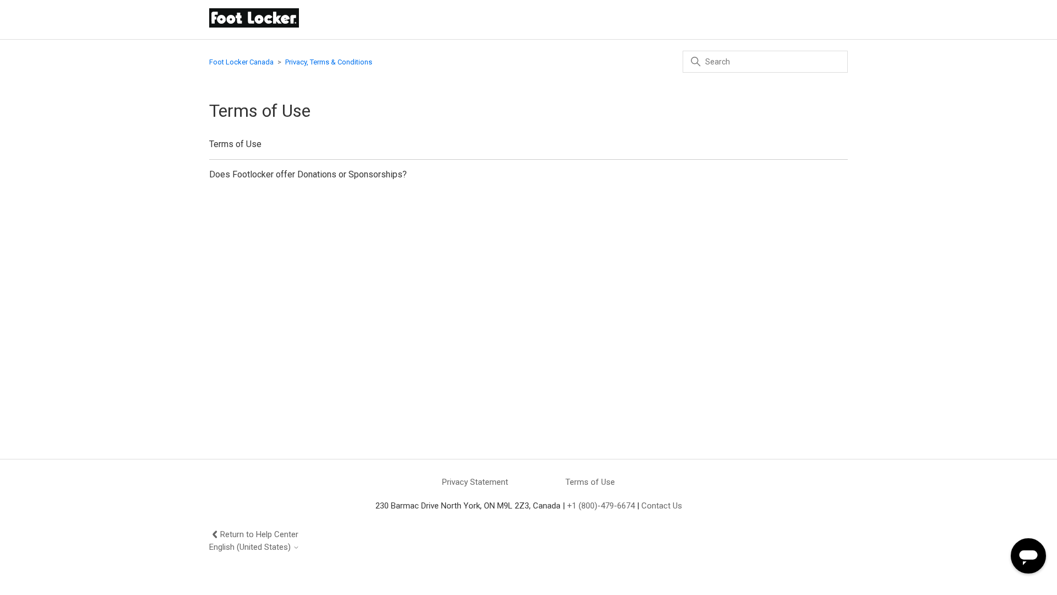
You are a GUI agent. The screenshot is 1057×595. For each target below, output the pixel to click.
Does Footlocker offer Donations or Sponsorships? (308, 174)
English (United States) (251, 547)
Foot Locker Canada (241, 62)
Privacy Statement (475, 482)
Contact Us (661, 506)
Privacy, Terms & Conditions (328, 62)
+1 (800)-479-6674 (601, 506)
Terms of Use (235, 144)
